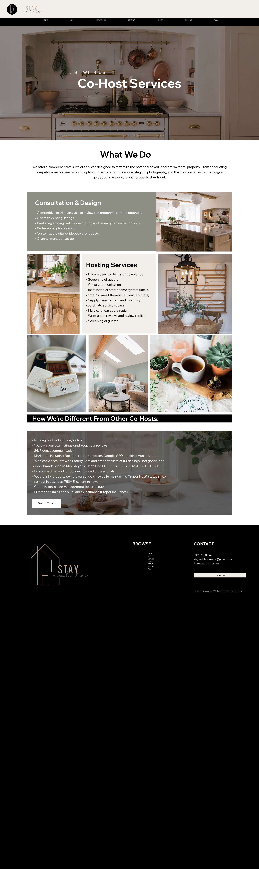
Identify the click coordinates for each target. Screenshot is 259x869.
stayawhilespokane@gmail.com (213, 559)
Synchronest (235, 591)
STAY (149, 556)
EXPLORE (151, 566)
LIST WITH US (152, 559)
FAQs (149, 569)
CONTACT (151, 561)
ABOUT (150, 564)
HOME (150, 554)
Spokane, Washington (207, 563)
